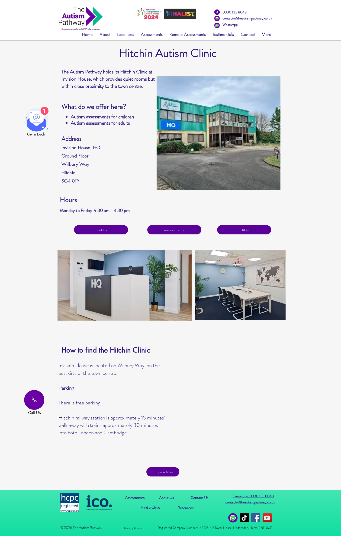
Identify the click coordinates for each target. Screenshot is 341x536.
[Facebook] (255, 517)
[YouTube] (267, 517)
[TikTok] (244, 517)
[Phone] (34, 400)
